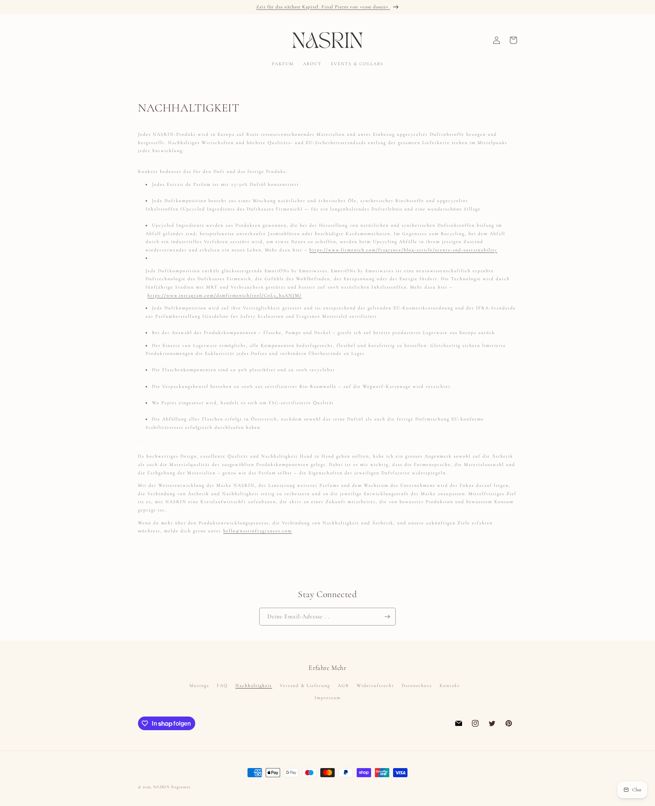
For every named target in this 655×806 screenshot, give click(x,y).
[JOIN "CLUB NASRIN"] (387, 617)
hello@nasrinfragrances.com (257, 530)
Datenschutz (417, 685)
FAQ (222, 685)
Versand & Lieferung (305, 685)
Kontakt (450, 685)
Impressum (328, 697)
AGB (343, 685)
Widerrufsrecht (375, 685)
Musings (199, 685)
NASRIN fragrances (172, 786)
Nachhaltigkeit (253, 685)
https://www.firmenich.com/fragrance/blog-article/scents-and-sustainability (403, 249)
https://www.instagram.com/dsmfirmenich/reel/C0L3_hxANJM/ (224, 295)
